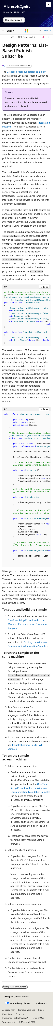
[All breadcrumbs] (4, 37)
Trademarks (7, 1022)
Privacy (19, 1014)
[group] (26, 317)
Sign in (47, 30)
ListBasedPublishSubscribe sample (25, 71)
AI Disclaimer (8, 1010)
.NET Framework (25, 37)
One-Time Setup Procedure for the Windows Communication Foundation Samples (28, 624)
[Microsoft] (26, 31)
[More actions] (48, 37)
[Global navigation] (3, 30)
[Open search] (40, 30)
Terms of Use (38, 1018)
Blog (40, 1010)
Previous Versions (26, 1010)
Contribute (7, 1014)
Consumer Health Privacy (14, 1018)
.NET (12, 37)
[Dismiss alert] (48, 4)
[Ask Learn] (43, 37)
